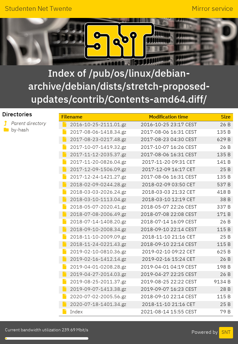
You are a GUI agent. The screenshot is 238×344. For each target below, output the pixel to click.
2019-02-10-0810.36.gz (97, 252)
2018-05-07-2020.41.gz (97, 207)
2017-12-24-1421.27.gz (97, 177)
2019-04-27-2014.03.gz (97, 274)
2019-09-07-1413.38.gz (97, 289)
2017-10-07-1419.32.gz (97, 147)
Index (76, 312)
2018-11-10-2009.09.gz (97, 237)
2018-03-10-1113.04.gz (97, 199)
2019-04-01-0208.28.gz (97, 267)
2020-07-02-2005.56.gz (97, 297)
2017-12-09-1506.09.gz (97, 169)
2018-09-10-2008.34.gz (97, 229)
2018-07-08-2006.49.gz (97, 214)
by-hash (19, 130)
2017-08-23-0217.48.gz (97, 139)
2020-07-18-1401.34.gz (97, 304)
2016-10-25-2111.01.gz (97, 125)
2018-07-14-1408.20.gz (97, 222)
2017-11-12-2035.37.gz (97, 155)
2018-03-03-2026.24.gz (97, 192)
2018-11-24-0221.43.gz (97, 244)
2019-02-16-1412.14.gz (97, 259)
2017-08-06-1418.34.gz (97, 132)
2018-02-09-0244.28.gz (97, 185)
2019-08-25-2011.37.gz (97, 282)
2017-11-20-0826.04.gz (97, 162)
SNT (226, 332)
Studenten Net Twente (38, 9)
